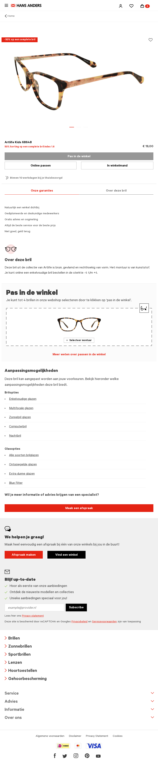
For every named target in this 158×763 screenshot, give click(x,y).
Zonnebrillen (18, 647)
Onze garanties (42, 191)
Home (11, 16)
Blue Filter (16, 483)
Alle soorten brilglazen (24, 455)
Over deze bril (116, 191)
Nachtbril (15, 436)
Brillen (12, 638)
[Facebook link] (55, 755)
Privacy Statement (97, 736)
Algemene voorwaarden (50, 736)
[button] (120, 6)
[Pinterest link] (87, 755)
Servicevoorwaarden (104, 622)
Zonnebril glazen (20, 417)
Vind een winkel (66, 555)
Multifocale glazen (21, 408)
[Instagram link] (76, 755)
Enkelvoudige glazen (22, 399)
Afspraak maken (24, 555)
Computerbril (18, 426)
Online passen (41, 166)
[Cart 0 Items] (142, 6)
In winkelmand (117, 166)
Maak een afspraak (79, 508)
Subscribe (76, 607)
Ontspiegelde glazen (23, 464)
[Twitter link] (64, 755)
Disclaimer (75, 736)
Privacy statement (33, 616)
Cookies (118, 736)
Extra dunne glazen (22, 474)
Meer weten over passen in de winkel (79, 354)
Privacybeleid (79, 622)
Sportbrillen (18, 655)
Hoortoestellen (21, 671)
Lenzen (13, 663)
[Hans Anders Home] (28, 5)
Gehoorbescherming (26, 679)
